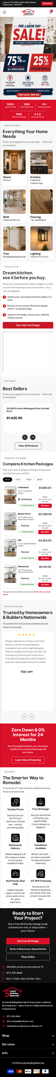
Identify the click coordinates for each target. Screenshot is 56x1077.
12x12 (18, 480)
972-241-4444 (14, 972)
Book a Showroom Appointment (28, 948)
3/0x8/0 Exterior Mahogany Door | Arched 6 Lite (28, 409)
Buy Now (45, 505)
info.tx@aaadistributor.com (20, 1021)
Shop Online (28, 956)
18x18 (39, 480)
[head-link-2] (28, 12)
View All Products (28, 445)
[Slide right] (32, 436)
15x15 (28, 480)
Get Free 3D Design (28, 941)
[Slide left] (24, 436)
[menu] (4, 12)
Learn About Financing (28, 759)
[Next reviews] (31, 716)
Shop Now (47, 3)
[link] (28, 58)
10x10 (7, 480)
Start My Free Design (28, 325)
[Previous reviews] (24, 716)
